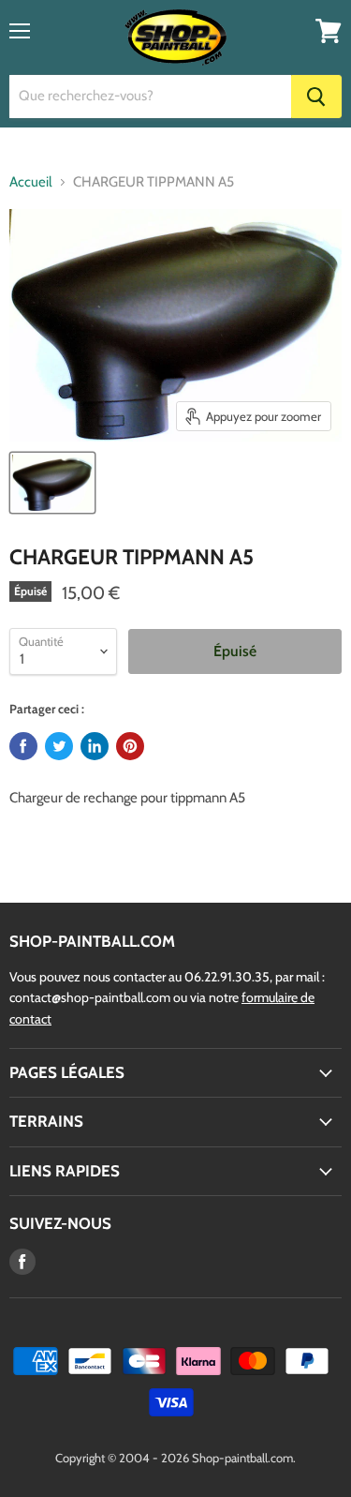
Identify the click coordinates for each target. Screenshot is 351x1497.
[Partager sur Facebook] (23, 746)
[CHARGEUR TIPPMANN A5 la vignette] (52, 483)
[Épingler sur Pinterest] (130, 746)
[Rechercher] (316, 96)
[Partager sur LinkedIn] (94, 746)
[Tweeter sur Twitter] (59, 746)
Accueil (30, 182)
